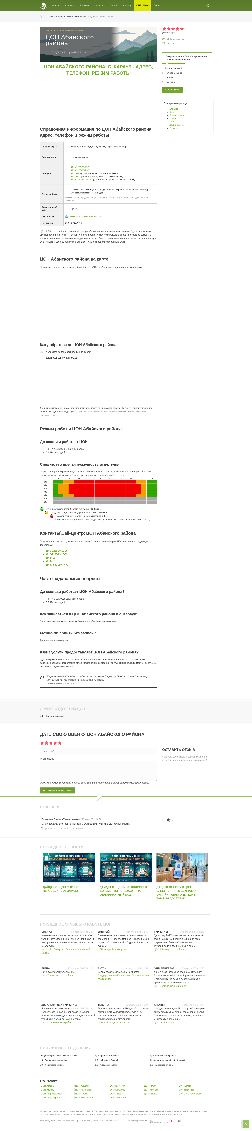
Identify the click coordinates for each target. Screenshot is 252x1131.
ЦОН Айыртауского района (169, 949)
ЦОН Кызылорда (84, 1098)
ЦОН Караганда (83, 1090)
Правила (142, 1120)
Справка (173, 109)
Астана (56, 5)
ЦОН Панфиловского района (57, 1022)
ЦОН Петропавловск (51, 1094)
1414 (77, 176)
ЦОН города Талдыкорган (112, 949)
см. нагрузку (141, 189)
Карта (172, 112)
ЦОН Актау (150, 1086)
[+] (164, 820)
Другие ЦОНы (176, 125)
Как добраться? (117, 147)
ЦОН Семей (81, 1094)
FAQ (171, 122)
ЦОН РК (52, 1120)
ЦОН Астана (47, 1086)
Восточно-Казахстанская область (72, 16)
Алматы (69, 5)
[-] (168, 820)
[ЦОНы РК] (43, 5)
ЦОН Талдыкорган (50, 1098)
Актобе (114, 5)
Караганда (99, 5)
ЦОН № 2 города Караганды (113, 1022)
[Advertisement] (127, 96)
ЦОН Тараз (115, 1094)
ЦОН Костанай (151, 1090)
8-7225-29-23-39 (82, 170)
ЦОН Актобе (184, 1086)
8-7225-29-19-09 (82, 167)
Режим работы (176, 115)
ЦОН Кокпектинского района (57, 975)
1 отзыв (170, 43)
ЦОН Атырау (47, 1090)
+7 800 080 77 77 (83, 179)
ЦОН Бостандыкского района (170, 986)
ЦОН (51, 16)
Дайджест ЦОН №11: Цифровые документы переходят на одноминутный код (124, 891)
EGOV (157, 5)
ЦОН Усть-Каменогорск (190, 1094)
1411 (77, 173)
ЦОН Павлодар (186, 1090)
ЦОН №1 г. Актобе (164, 1022)
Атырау (127, 5)
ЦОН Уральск (151, 1094)
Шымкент (84, 5)
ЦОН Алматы (82, 1086)
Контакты (174, 118)
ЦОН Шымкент (117, 1086)
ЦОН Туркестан (118, 1098)
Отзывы (173, 128)
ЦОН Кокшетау (117, 1090)
